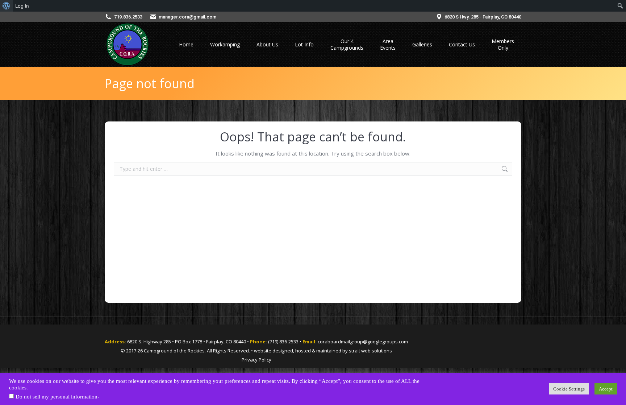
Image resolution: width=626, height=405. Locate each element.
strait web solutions (370, 350)
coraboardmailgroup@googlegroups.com (363, 341)
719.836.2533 (128, 17)
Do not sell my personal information (56, 397)
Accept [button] (606, 389)
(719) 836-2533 (283, 341)
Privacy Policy (256, 359)
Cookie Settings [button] (569, 389)
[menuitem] (6, 6)
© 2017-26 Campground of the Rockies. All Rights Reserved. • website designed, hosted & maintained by (235, 350)
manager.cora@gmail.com (187, 17)
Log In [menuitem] (22, 6)
